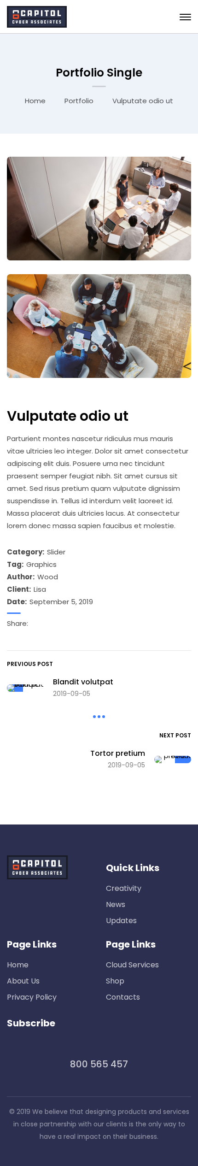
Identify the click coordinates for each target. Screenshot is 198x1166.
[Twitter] (57, 623)
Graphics (41, 564)
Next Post (175, 735)
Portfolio (78, 101)
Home (35, 101)
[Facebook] (35, 623)
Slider (56, 552)
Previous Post (30, 664)
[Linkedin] (46, 623)
